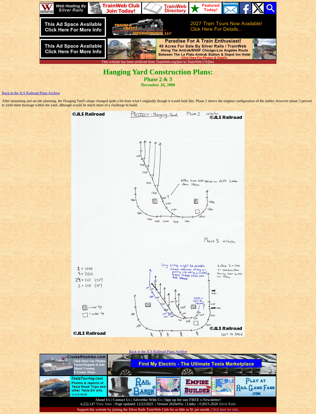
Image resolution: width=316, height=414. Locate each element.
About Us (103, 400)
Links (191, 404)
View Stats (104, 404)
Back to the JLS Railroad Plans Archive (31, 93)
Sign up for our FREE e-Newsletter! (192, 400)
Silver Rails (227, 404)
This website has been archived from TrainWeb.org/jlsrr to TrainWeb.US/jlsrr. (158, 62)
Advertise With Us (148, 400)
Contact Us (122, 400)
